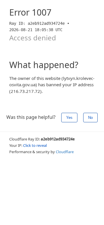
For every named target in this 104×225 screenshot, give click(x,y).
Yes (69, 117)
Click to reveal (35, 145)
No (90, 117)
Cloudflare (65, 151)
